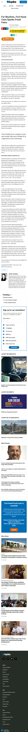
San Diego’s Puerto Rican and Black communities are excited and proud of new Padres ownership (12, 483)
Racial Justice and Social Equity (7, 580)
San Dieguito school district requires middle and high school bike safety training (12, 612)
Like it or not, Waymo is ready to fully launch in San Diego (13, 469)
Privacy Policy (5, 681)
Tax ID (4, 721)
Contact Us (5, 697)
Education (3, 608)
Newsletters (5, 669)
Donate (14, 530)
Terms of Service (6, 686)
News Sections (14, 8)
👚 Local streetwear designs (10, 300)
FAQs (4, 699)
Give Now (23, 2)
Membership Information (8, 717)
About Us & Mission (6, 667)
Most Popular (5, 443)
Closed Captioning (6, 694)
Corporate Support (6, 712)
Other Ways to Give (6, 719)
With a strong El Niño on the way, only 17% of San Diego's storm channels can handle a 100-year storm (13, 476)
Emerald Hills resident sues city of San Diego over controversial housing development (13, 490)
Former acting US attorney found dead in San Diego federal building (13, 463)
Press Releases (6, 679)
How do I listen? (6, 701)
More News (5, 536)
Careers (4, 672)
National (11, 6)
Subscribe (14, 347)
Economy (3, 554)
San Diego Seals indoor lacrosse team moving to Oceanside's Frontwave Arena (14, 556)
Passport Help (5, 704)
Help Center (5, 706)
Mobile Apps (5, 676)
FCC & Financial (6, 674)
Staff (4, 683)
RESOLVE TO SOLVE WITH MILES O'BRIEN (12, 437)
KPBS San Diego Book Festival (9, 412)
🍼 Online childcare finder (9, 302)
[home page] (11, 2)
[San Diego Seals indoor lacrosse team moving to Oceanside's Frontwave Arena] (14, 545)
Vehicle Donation (6, 724)
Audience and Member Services (9, 692)
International (20, 6)
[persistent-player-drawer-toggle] (26, 730)
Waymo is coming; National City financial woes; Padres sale (13, 385)
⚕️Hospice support (7, 297)
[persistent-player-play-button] (2, 730)
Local (4, 6)
